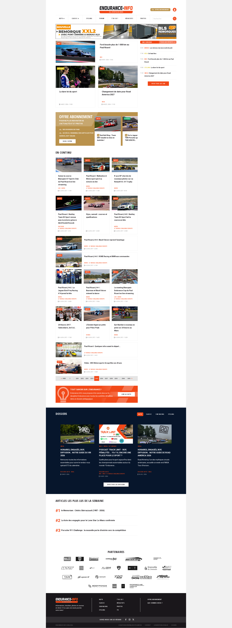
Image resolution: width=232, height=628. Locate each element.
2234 (91, 378)
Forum (101, 18)
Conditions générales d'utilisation (130, 625)
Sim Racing (160, 414)
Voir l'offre (67, 141)
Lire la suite (126, 394)
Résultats (129, 18)
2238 (111, 378)
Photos (143, 18)
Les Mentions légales (161, 625)
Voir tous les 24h (158, 84)
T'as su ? (115, 18)
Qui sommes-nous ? (155, 603)
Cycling (89, 18)
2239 (116, 378)
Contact (148, 625)
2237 (106, 378)
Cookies (173, 625)
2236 (101, 378)
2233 (87, 378)
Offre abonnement (161, 10)
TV (118, 610)
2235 (97, 378)
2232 (82, 378)
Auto (61, 18)
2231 (77, 378)
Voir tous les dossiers (116, 484)
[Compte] (174, 9)
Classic (74, 18)
